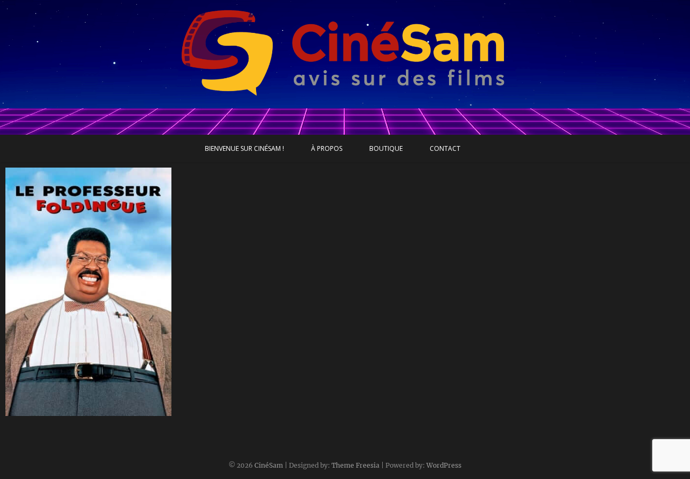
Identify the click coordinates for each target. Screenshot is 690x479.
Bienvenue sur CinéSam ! (244, 148)
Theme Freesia (356, 465)
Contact (445, 148)
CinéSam (268, 465)
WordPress (443, 465)
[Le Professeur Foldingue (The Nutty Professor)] (88, 292)
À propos (326, 148)
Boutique (386, 148)
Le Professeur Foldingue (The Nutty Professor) (85, 404)
